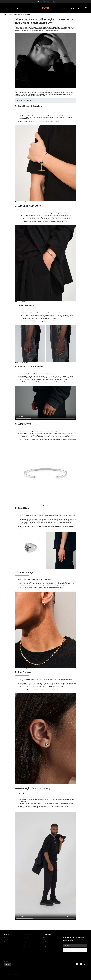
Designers (6, 937)
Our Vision (45, 937)
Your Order (26, 937)
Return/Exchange (27, 948)
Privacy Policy (46, 946)
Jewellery (6, 939)
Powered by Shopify (15, 974)
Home (5, 14)
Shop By (6, 941)
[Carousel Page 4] (47, 505)
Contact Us (45, 943)
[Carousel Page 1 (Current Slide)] (43, 505)
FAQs (25, 943)
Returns (25, 941)
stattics (9, 974)
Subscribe (75, 949)
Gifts (5, 943)
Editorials (45, 941)
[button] (79, 8)
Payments (26, 939)
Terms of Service (27, 946)
